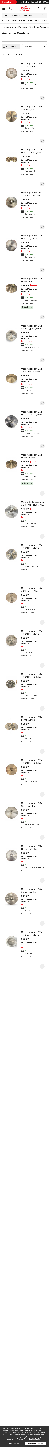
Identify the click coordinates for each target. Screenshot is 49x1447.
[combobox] (34, 46)
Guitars (5, 20)
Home (5, 27)
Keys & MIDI (33, 20)
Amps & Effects (18, 20)
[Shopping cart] (45, 8)
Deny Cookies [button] (13, 1443)
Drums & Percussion (19, 27)
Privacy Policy (29, 1430)
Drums (44, 20)
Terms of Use (22, 1439)
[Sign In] (39, 8)
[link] (33, 65)
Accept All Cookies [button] (35, 1443)
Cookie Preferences (37, 1439)
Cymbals (34, 27)
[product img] (11, 73)
